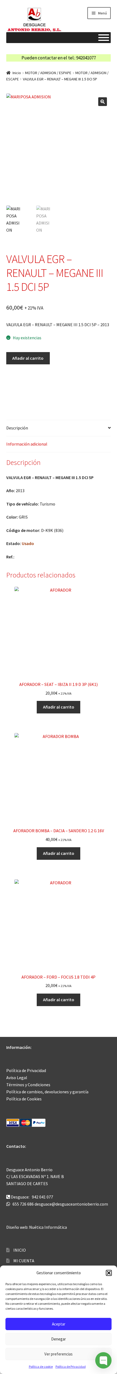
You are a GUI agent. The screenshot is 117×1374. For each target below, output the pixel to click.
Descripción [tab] (17, 428)
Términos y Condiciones (28, 1084)
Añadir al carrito (28, 358)
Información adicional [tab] (26, 444)
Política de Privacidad (71, 1366)
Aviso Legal (16, 1077)
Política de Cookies (24, 1098)
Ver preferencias (58, 1354)
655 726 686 (23, 1204)
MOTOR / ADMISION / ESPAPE (48, 72)
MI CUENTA (23, 1260)
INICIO (19, 1250)
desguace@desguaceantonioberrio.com (71, 1204)
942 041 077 (42, 1197)
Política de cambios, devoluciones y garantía (47, 1091)
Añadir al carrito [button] (58, 707)
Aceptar (58, 1324)
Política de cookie (41, 1366)
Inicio (17, 72)
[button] (109, 1273)
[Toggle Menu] (103, 37)
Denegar (58, 1339)
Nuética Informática (48, 1227)
